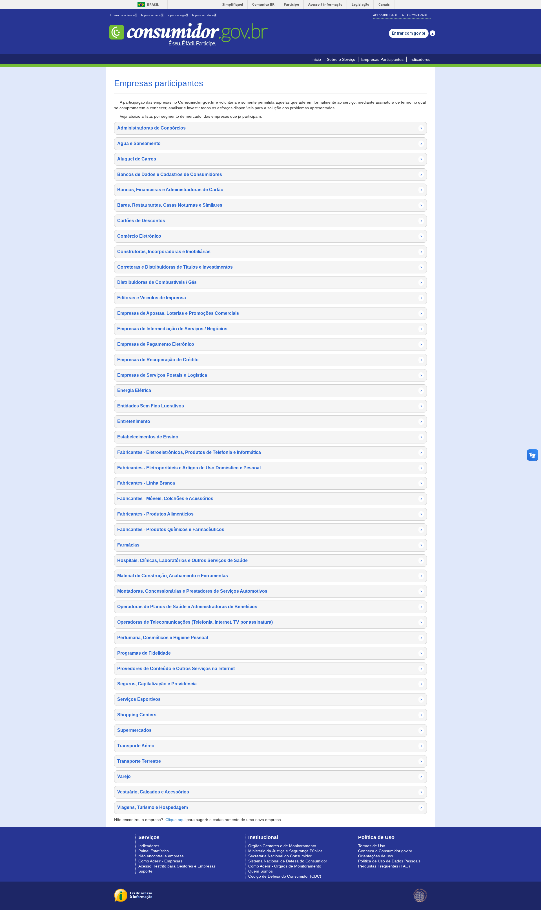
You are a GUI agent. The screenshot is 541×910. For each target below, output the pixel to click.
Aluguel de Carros (269, 159)
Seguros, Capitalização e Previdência (269, 683)
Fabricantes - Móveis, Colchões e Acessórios (269, 498)
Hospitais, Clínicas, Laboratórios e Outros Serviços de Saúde (269, 560)
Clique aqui (175, 819)
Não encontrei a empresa (161, 856)
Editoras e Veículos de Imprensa (269, 297)
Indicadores (419, 59)
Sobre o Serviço (341, 59)
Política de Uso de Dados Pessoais (389, 861)
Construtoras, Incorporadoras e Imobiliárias (269, 251)
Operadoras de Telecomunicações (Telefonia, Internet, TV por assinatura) (269, 622)
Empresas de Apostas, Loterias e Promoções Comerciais (269, 313)
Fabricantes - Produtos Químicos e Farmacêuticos (269, 529)
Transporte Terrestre (269, 761)
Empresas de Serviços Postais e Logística (269, 375)
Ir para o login (177, 15)
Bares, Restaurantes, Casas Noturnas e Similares (269, 205)
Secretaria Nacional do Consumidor (280, 856)
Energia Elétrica (269, 390)
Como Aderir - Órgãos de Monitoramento (284, 866)
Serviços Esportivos (269, 699)
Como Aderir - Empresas (160, 861)
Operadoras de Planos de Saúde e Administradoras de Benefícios (269, 606)
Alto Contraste (416, 15)
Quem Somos (260, 871)
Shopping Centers (269, 714)
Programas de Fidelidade (269, 653)
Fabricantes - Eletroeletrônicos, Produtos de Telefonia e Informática (269, 452)
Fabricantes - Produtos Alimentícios (269, 514)
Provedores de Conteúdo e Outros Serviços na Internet (269, 668)
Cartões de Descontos (269, 220)
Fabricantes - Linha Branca (269, 483)
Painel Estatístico (153, 851)
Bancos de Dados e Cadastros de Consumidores (269, 174)
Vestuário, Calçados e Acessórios (269, 791)
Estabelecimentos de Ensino (269, 436)
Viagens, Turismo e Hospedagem (269, 807)
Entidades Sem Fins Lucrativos (269, 405)
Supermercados (269, 730)
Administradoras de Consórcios (269, 128)
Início (316, 59)
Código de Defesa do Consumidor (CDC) (284, 876)
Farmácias (269, 545)
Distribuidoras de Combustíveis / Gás (269, 282)
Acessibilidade (385, 15)
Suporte (145, 871)
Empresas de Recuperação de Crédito (269, 359)
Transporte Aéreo (269, 745)
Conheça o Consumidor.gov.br (385, 851)
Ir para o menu (152, 15)
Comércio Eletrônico (269, 236)
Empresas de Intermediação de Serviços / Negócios (269, 328)
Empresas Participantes (382, 59)
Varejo (269, 776)
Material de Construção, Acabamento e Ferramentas (269, 575)
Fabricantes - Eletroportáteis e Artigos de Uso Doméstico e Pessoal (269, 467)
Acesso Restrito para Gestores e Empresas (177, 866)
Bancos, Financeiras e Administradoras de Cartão (269, 189)
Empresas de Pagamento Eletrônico (269, 344)
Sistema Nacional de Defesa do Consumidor (287, 861)
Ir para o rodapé (204, 15)
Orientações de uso (375, 856)
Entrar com (408, 33)
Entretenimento (269, 421)
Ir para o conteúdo (123, 15)
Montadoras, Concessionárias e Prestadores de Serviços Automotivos (269, 591)
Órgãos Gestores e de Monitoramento (282, 846)
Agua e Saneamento (269, 143)
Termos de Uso (371, 846)
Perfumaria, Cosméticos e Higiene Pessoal (269, 637)
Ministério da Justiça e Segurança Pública (285, 851)
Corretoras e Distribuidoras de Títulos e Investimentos (269, 267)
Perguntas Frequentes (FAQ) (384, 866)
